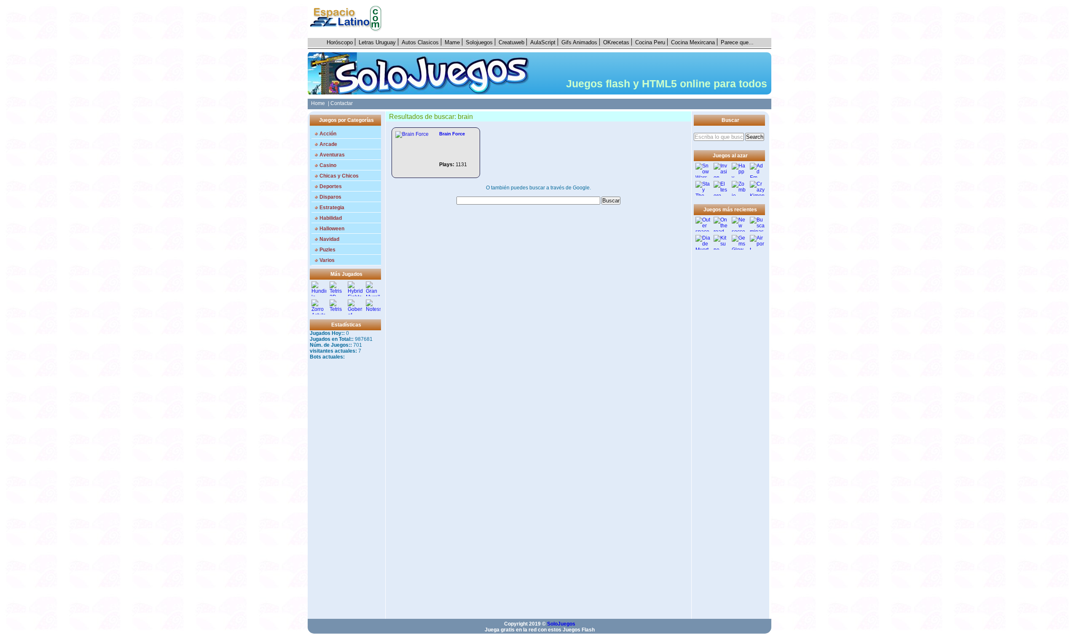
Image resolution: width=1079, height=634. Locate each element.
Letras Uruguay (377, 42)
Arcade (328, 144)
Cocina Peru (650, 42)
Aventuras (332, 155)
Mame (452, 42)
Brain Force (452, 133)
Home (317, 103)
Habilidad (330, 218)
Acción (327, 134)
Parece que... (737, 42)
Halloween (331, 229)
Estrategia (331, 207)
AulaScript (543, 42)
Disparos (330, 197)
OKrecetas (616, 42)
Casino (327, 165)
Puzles (327, 250)
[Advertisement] (581, 19)
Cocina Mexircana (693, 42)
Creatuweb (511, 42)
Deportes (330, 186)
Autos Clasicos (420, 42)
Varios (327, 260)
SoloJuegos (561, 624)
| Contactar (340, 103)
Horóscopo (340, 42)
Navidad (329, 239)
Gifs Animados (579, 42)
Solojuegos (479, 42)
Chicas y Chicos (339, 176)
